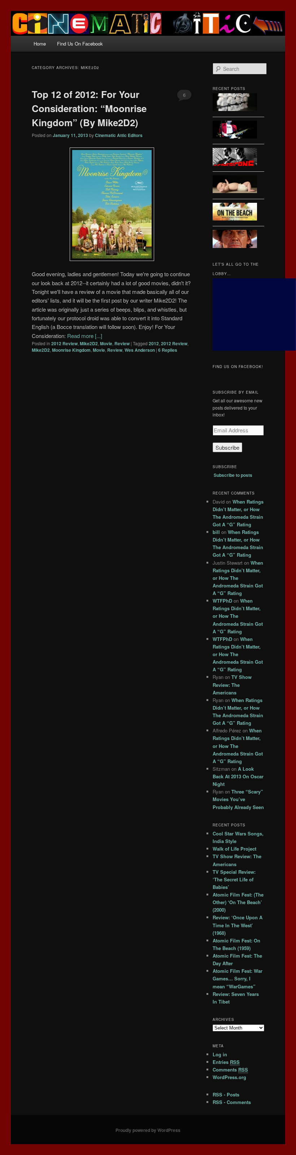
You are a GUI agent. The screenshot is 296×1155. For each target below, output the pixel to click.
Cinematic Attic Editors (119, 135)
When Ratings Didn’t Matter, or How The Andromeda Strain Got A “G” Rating (238, 578)
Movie (106, 343)
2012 (154, 343)
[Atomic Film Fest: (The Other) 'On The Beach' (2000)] (235, 213)
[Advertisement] (254, 314)
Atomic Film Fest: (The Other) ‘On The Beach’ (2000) (238, 902)
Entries (226, 1061)
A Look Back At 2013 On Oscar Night (238, 776)
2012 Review (64, 343)
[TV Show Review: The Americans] (235, 158)
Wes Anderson (140, 350)
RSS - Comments (232, 1102)
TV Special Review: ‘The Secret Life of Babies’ (234, 879)
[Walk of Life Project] (235, 131)
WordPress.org (229, 1077)
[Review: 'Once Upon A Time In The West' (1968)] (235, 240)
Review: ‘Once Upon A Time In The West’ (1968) (237, 925)
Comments (230, 1069)
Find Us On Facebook (80, 43)
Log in (220, 1054)
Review (122, 343)
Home (40, 43)
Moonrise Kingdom (71, 350)
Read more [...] (84, 335)
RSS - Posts (226, 1094)
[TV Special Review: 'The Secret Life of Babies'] (235, 185)
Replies (167, 350)
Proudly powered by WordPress (148, 1130)
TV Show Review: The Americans (232, 684)
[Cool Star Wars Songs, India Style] (235, 103)
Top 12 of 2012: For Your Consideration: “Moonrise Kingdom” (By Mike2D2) (89, 108)
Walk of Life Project (234, 848)
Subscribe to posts (233, 475)
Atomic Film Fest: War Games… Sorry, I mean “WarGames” (237, 978)
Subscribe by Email (236, 392)
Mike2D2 (89, 343)
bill (216, 532)
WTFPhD (222, 600)
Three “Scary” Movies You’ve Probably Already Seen (238, 799)
